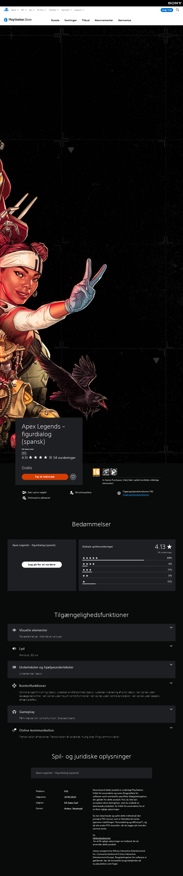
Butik (13, 10)
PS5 (22, 10)
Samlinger (71, 20)
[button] (136, 494)
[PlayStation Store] (18, 19)
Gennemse (124, 20)
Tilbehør (53, 10)
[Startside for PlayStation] (6, 10)
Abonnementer (104, 20)
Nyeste (55, 20)
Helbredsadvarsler (102, 838)
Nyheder (65, 10)
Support (78, 10)
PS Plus (40, 10)
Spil (30, 10)
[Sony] (175, 5)
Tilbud (86, 20)
